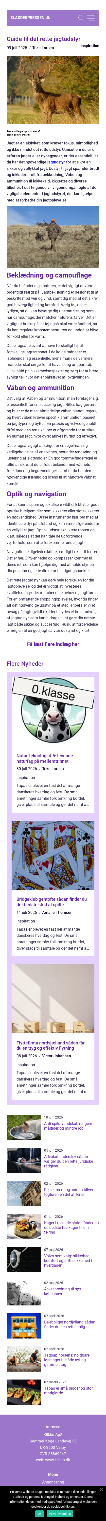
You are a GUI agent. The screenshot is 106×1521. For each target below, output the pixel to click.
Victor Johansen (56, 1056)
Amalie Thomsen (57, 912)
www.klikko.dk (57, 1460)
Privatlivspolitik (60, 1514)
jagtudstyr (56, 162)
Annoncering (53, 1482)
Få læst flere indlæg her (53, 644)
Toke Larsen (43, 47)
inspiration (90, 45)
